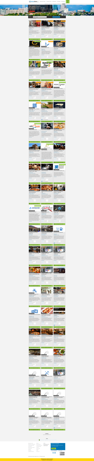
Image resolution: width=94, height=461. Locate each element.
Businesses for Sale (42, 1)
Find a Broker (58, 1)
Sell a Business (54, 1)
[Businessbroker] (33, 1)
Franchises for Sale (48, 1)
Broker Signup (63, 1)
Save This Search (31, 11)
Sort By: (30, 16)
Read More (30, 34)
